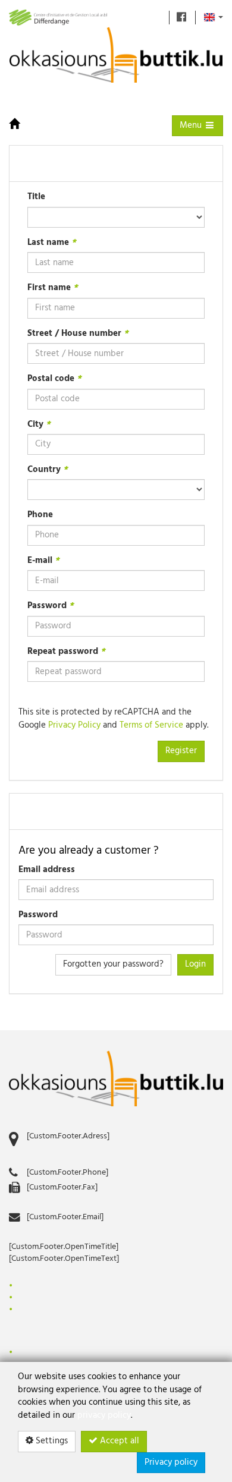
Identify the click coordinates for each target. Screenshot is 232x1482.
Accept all (118, 1441)
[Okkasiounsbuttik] (116, 1078)
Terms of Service (151, 725)
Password (38, 915)
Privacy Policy (74, 725)
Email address (46, 870)
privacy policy (104, 1415)
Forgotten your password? (113, 964)
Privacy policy (171, 1462)
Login (195, 964)
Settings (50, 1441)
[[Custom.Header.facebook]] (181, 17)
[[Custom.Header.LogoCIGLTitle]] (58, 17)
